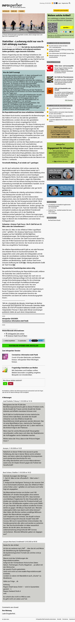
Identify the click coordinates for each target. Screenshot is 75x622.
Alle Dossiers (69, 100)
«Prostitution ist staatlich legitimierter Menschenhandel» (59, 205)
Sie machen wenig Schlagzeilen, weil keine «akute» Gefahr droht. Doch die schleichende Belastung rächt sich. (64, 94)
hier (24, 263)
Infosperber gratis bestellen (61, 10)
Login (59, 3)
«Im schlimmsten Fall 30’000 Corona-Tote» (61, 53)
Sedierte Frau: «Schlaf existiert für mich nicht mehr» (60, 211)
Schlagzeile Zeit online (15, 334)
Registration (65, 3)
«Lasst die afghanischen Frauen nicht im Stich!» (61, 120)
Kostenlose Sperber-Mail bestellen (23, 346)
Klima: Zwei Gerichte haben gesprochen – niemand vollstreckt (61, 116)
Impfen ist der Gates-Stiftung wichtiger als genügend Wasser (61, 50)
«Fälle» (37, 57)
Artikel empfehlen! (10, 341)
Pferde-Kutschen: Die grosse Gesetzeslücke (57, 56)
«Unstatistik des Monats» (16, 303)
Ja (5, 383)
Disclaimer (65, 619)
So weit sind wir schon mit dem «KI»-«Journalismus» (58, 46)
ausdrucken (22, 341)
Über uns (14, 11)
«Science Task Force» (25, 232)
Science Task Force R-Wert (17, 336)
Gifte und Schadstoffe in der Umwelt (62, 89)
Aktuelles (6, 11)
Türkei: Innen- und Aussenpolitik (64, 66)
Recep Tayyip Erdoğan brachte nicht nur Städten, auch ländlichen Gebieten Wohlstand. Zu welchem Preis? (63, 70)
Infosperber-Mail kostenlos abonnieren (46, 619)
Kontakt (59, 619)
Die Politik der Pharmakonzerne (63, 77)
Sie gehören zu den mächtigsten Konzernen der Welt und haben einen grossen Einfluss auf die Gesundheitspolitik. (63, 81)
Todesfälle (23, 59)
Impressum (72, 619)
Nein (10, 383)
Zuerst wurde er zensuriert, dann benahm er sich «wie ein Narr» (61, 113)
